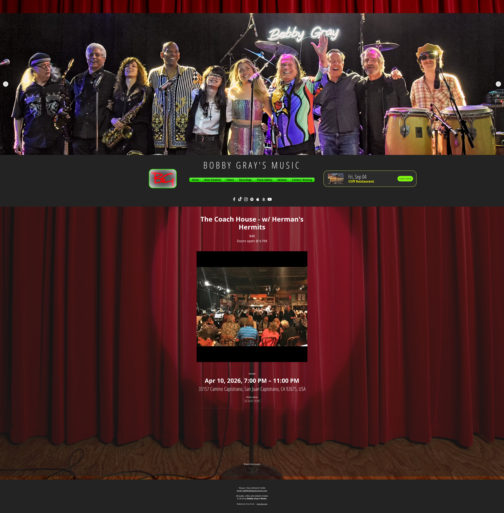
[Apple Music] (257, 199)
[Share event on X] (252, 469)
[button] (361, 181)
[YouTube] (269, 199)
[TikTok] (240, 199)
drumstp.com (262, 504)
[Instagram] (245, 199)
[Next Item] (498, 84)
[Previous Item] (5, 84)
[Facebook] (234, 199)
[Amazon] (263, 199)
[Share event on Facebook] (245, 469)
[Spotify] (251, 199)
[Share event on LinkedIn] (258, 469)
